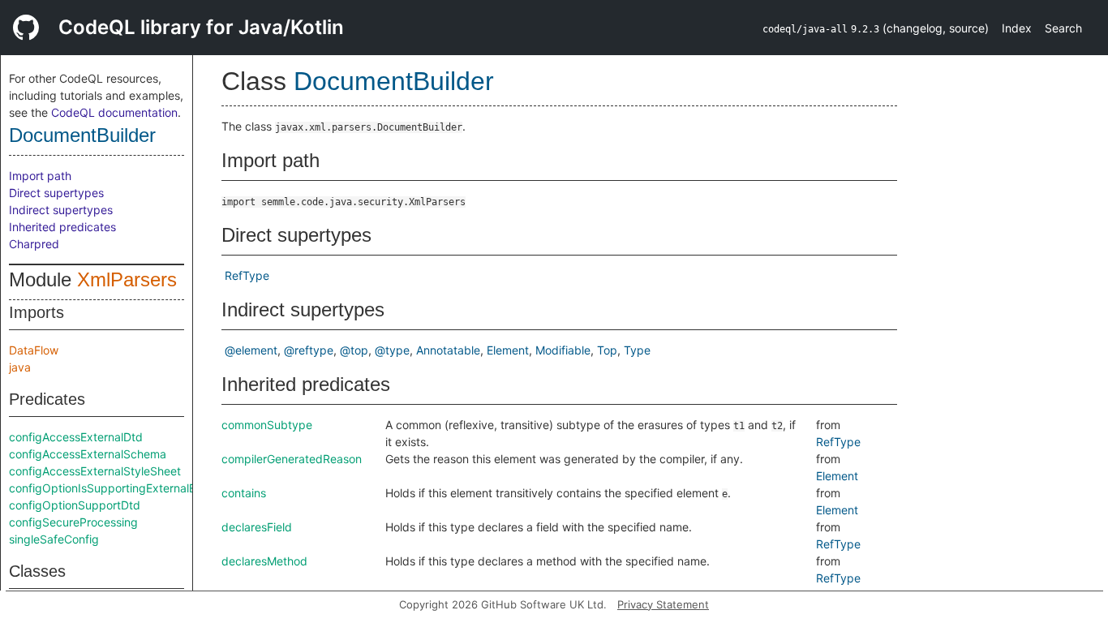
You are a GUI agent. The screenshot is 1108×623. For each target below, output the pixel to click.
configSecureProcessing (73, 522)
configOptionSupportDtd (74, 505)
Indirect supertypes (61, 210)
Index (1017, 28)
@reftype (308, 350)
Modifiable (563, 350)
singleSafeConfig (54, 539)
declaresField (256, 527)
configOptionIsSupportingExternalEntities (118, 488)
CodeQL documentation (114, 112)
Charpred (34, 244)
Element (508, 350)
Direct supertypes (56, 193)
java (20, 367)
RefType (247, 275)
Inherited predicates (62, 227)
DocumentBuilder (82, 135)
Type (637, 350)
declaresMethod (264, 561)
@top (354, 350)
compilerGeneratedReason (291, 459)
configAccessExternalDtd (76, 437)
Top (607, 350)
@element (251, 350)
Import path (40, 176)
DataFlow (33, 350)
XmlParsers (127, 279)
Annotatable (448, 350)
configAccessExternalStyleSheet (95, 471)
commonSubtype (266, 425)
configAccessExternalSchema (87, 454)
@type (392, 350)
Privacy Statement (663, 604)
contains (243, 493)
